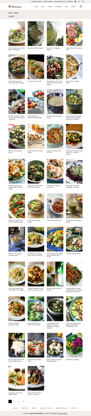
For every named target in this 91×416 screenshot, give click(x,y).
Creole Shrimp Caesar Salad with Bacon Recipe (16, 82)
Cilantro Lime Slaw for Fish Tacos (54, 186)
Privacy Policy (46, 408)
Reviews (70, 1)
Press (34, 408)
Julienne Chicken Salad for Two (54, 151)
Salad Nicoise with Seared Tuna (74, 48)
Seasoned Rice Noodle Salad (34, 360)
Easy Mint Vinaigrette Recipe (53, 48)
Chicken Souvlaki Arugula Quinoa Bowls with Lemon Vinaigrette (16, 117)
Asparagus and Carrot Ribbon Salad (15, 393)
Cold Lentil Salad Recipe (54, 220)
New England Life (60, 1)
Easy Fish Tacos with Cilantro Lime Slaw (34, 393)
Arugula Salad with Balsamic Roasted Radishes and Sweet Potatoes (53, 325)
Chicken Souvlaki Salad (73, 253)
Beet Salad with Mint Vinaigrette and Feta (72, 186)
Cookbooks (58, 6)
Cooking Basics (36, 1)
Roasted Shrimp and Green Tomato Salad (34, 324)
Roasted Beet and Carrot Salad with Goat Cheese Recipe (54, 82)
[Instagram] (83, 1)
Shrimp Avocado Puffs (34, 81)
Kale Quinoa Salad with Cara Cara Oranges (35, 186)
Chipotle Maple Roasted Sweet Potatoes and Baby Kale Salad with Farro (74, 290)
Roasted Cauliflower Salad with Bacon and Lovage (36, 289)
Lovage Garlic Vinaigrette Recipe (73, 221)
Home (36, 6)
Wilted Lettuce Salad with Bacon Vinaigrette (16, 48)
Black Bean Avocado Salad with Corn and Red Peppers (74, 152)
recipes (16, 12)
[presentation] (16, 33)
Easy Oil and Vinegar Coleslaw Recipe (15, 254)
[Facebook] (75, 1)
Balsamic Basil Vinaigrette (36, 48)
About (43, 6)
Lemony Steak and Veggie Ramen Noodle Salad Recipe (55, 255)
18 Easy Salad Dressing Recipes (54, 289)
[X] (79, 1)
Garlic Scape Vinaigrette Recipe (54, 116)
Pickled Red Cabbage (72, 359)
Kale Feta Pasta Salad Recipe (15, 151)
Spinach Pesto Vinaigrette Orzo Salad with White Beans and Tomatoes (74, 117)
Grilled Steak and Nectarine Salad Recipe (35, 116)
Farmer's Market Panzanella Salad (13, 324)
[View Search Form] (81, 6)
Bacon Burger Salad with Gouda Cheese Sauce (16, 360)
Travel (66, 6)
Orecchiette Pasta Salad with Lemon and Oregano (16, 289)
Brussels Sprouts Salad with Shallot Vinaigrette (35, 254)
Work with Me (61, 408)
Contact (74, 408)
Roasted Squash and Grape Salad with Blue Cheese (15, 187)
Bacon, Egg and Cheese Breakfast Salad (54, 360)
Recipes (50, 6)
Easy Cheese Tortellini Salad (72, 82)
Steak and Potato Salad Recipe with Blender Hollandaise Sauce (73, 324)
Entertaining (47, 1)
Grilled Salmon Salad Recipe (34, 221)
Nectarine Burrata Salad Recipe (35, 151)
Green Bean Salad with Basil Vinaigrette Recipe (15, 221)
